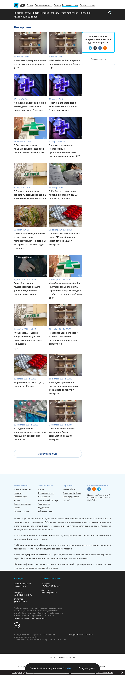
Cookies (67, 668)
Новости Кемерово (22, 489)
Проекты (55, 13)
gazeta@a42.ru (20, 601)
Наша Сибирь (69, 489)
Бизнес (45, 13)
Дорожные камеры (43, 5)
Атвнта (89, 634)
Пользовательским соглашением (29, 618)
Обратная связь (45, 511)
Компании (85, 13)
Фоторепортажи (69, 13)
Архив (41, 489)
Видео (36, 13)
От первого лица (87, 5)
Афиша (30, 5)
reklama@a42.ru (49, 592)
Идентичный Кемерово (26, 17)
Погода (57, 5)
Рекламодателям (70, 5)
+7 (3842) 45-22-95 (23, 595)
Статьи (28, 13)
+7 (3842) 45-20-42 (50, 586)
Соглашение (44, 496)
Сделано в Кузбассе (72, 493)
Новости (18, 13)
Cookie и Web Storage (48, 500)
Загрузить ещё (47, 453)
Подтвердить (87, 668)
